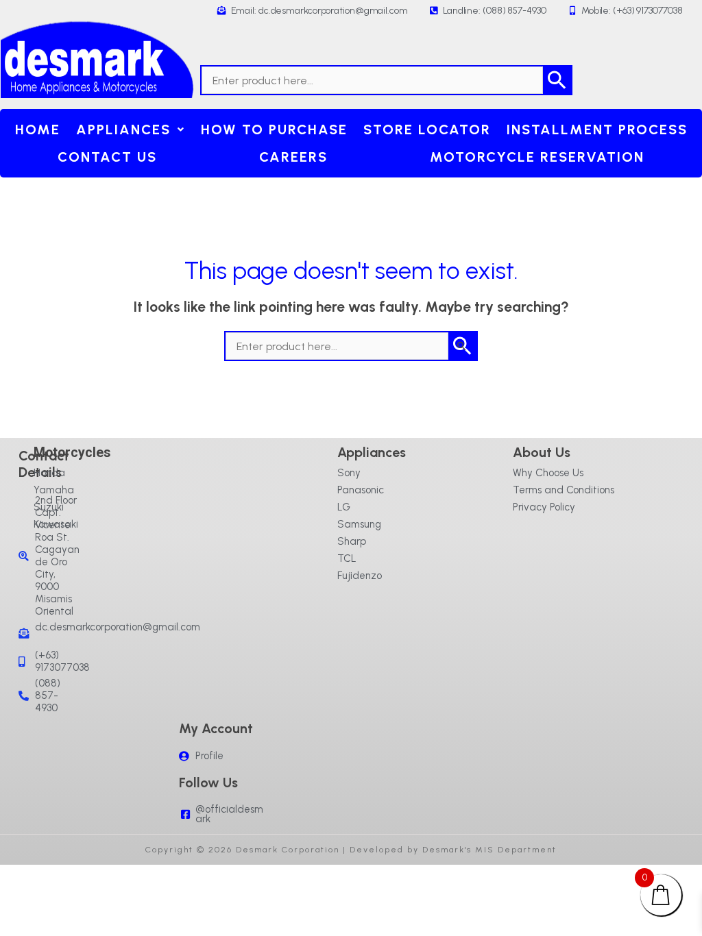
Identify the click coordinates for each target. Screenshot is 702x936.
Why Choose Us (548, 473)
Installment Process (597, 129)
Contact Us (107, 157)
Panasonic (360, 490)
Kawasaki (56, 524)
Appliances (123, 129)
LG (343, 507)
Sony (349, 473)
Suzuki (49, 507)
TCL (346, 558)
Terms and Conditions (563, 490)
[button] (130, 129)
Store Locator (427, 129)
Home (37, 129)
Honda (49, 473)
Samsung (359, 524)
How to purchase (274, 129)
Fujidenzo (359, 575)
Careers (293, 157)
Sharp (351, 541)
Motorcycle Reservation (537, 157)
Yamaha (54, 490)
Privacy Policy (544, 507)
